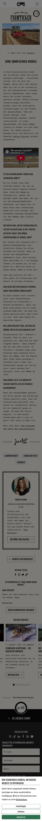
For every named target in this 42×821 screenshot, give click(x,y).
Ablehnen (21, 812)
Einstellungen (21, 806)
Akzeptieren (21, 817)
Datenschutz (21, 799)
